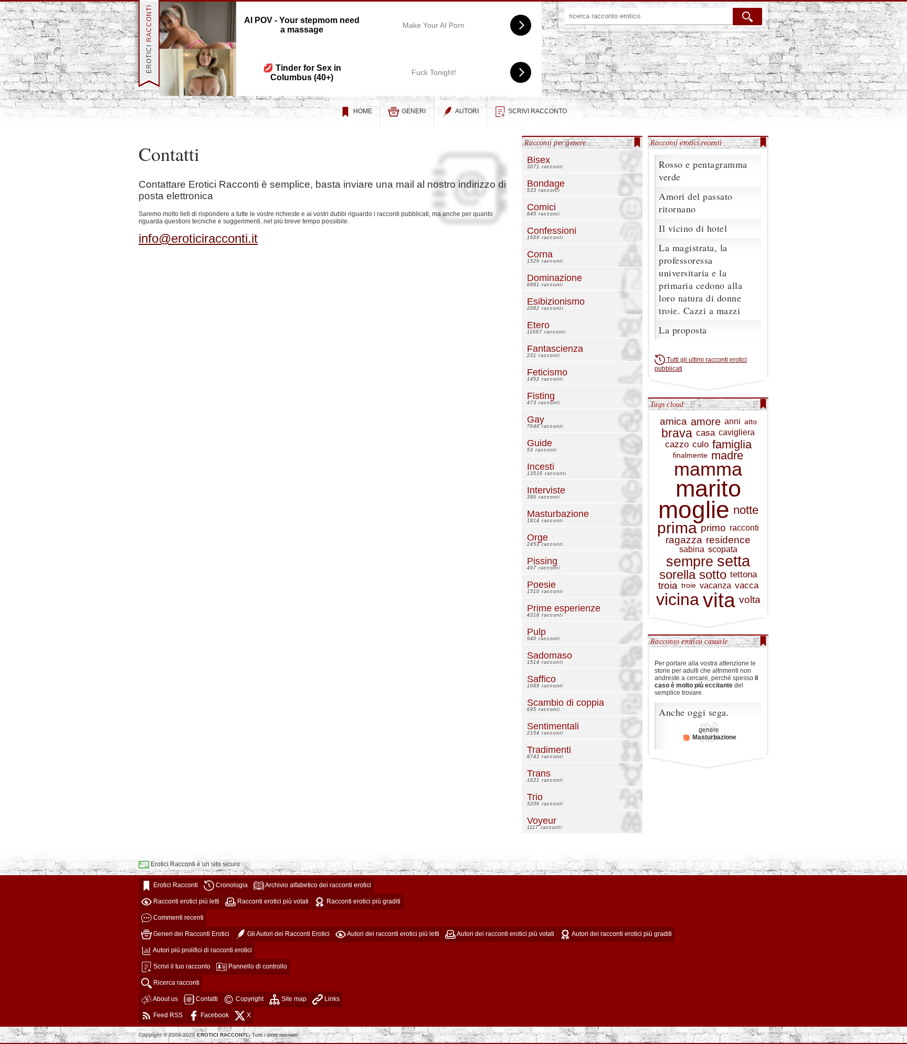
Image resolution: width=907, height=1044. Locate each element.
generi (414, 111)
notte (745, 509)
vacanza (715, 586)
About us (165, 999)
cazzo (677, 444)
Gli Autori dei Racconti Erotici (288, 934)
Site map (293, 999)
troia (668, 586)
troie (688, 585)
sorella (677, 574)
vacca (746, 585)
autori (467, 111)
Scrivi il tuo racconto (181, 967)
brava (676, 433)
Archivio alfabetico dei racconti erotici (317, 885)
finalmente (690, 455)
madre (727, 455)
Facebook (214, 1015)
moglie (694, 510)
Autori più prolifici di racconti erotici (202, 950)
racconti (744, 528)
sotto (712, 574)
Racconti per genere (555, 142)
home (362, 111)
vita (719, 600)
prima (677, 528)
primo (713, 528)
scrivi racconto (537, 111)
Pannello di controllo (257, 967)
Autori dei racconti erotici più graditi (621, 934)
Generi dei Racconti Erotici (190, 934)
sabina (691, 549)
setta (733, 561)
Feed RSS (167, 1015)
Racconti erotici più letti (185, 902)
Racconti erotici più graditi (362, 902)
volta (750, 600)
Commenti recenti (178, 918)
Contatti (206, 999)
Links (331, 999)
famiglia (732, 444)
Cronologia (231, 885)
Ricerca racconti (175, 983)
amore (706, 421)
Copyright (248, 999)
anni (732, 421)
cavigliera (737, 432)
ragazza (684, 540)
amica (673, 422)
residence (728, 540)
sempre (689, 561)
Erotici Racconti (175, 885)
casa (705, 433)
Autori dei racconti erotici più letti (392, 934)
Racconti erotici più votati (272, 902)
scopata (722, 549)
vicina (677, 599)
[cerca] (747, 16)
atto (750, 422)
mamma (708, 469)
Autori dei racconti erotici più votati (505, 934)
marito (708, 488)
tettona (743, 574)
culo (700, 444)
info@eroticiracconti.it (198, 238)
